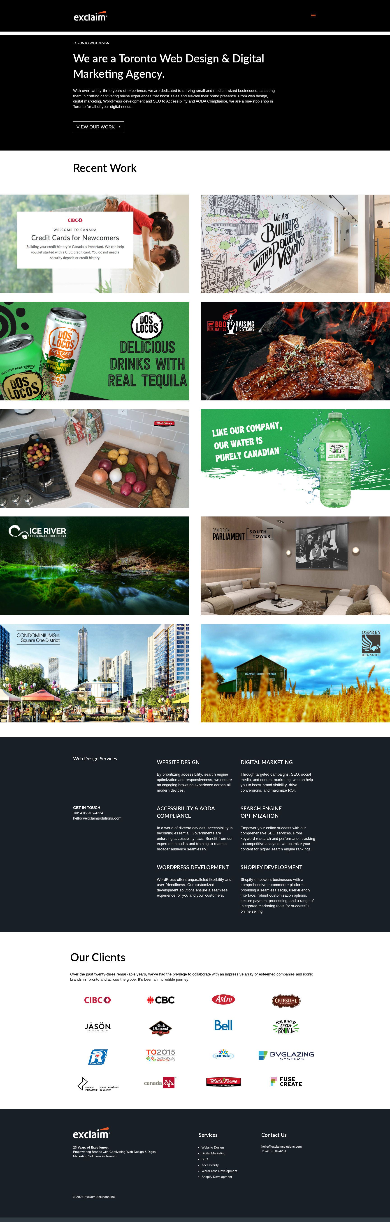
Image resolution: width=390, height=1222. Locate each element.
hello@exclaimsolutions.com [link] (281, 1146)
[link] (90, 15)
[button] (313, 15)
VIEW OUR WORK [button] (96, 126)
